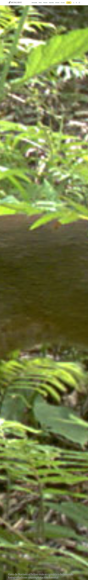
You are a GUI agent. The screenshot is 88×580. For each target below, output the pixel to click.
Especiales (51, 2)
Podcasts (45, 2)
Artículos (57, 2)
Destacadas (34, 2)
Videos (40, 2)
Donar (68, 2)
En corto (63, 2)
